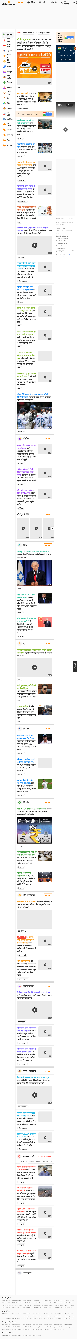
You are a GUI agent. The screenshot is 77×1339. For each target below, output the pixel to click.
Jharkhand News (48, 1313)
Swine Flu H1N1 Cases (59, 1300)
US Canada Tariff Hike (48, 1303)
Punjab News (36, 1313)
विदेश (19, 138)
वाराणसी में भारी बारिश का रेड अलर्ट (27, 1327)
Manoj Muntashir (27, 1307)
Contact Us (59, 228)
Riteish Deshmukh (17, 1303)
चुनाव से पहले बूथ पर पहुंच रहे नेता (59, 1329)
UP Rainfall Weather (17, 1305)
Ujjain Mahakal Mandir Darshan (27, 1300)
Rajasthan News (37, 1316)
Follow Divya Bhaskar (17, 1318)
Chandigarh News (69, 1313)
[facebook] (41, 87)
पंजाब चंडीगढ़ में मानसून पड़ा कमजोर (38, 1324)
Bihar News (26, 1316)
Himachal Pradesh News (17, 1313)
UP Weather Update (38, 1300)
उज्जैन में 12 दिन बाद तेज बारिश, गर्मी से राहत (38, 1329)
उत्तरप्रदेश (24, 1161)
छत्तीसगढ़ (45, 1161)
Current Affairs (58, 1307)
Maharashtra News (59, 1313)
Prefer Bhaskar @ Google (59, 1318)
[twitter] (45, 87)
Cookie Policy (59, 230)
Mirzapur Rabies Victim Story (48, 1305)
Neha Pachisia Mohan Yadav (59, 1305)
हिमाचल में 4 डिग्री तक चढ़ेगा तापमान (48, 1324)
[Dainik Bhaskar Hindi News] (8, 4)
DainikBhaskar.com (62, 236)
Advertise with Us (60, 218)
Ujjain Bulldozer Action (69, 1305)
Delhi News (5, 1313)
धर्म (19, 222)
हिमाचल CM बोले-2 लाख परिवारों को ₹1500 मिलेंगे (48, 1327)
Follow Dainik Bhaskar (6, 1318)
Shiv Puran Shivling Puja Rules (6, 1303)
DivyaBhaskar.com (62, 238)
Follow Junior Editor (69, 1318)
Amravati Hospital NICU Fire (17, 1300)
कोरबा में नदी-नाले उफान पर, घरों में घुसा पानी (17, 1329)
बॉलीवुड (20, 463)
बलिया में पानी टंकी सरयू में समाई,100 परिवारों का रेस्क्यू (17, 1327)
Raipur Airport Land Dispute (6, 1307)
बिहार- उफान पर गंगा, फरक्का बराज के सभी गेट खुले (27, 1324)
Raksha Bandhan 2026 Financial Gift (27, 1303)
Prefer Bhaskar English (48, 1318)
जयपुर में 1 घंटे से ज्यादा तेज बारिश (48, 1329)
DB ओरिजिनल (22, 931)
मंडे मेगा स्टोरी (22, 955)
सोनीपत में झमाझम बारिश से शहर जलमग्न (6, 1329)
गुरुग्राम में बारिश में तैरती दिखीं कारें (59, 1327)
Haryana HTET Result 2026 (38, 1307)
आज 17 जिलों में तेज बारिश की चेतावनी (6, 1324)
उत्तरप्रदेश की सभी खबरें (44, 1156)
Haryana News (27, 1313)
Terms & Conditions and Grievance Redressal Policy (65, 223)
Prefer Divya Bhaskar (38, 1318)
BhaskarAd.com (61, 248)
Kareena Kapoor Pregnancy (27, 1305)
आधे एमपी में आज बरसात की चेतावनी (17, 1324)
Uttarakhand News (59, 1316)
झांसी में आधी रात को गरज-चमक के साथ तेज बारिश (59, 1324)
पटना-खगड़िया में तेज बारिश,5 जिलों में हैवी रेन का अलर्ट (6, 1327)
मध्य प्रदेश (31, 1161)
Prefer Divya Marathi (27, 1318)
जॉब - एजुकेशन (22, 281)
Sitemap (58, 220)
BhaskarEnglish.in (62, 241)
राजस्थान (38, 1161)
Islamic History (6, 1300)
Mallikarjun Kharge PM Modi (17, 1307)
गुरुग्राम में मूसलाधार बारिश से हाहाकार (69, 1327)
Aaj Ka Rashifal (68, 1307)
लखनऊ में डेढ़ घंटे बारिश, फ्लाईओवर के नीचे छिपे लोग (38, 1327)
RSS (64, 228)
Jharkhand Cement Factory (6, 1305)
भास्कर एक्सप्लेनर (23, 108)
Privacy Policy (68, 230)
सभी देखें (48, 514)
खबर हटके (21, 180)
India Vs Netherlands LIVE (38, 1303)
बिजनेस (20, 846)
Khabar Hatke (47, 1307)
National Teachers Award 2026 (69, 1303)
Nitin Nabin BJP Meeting (38, 1305)
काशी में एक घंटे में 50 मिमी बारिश (69, 1324)
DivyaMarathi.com (62, 243)
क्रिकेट (20, 156)
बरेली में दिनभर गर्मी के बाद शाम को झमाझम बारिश (27, 1329)
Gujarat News (47, 1316)
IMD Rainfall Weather (59, 1303)
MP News (4, 1316)
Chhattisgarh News (69, 1316)
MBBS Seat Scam (69, 1300)
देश (19, 87)
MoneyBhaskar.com (62, 246)
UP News (14, 1316)
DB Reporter (70, 218)
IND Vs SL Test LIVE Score (48, 1300)
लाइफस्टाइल (21, 201)
